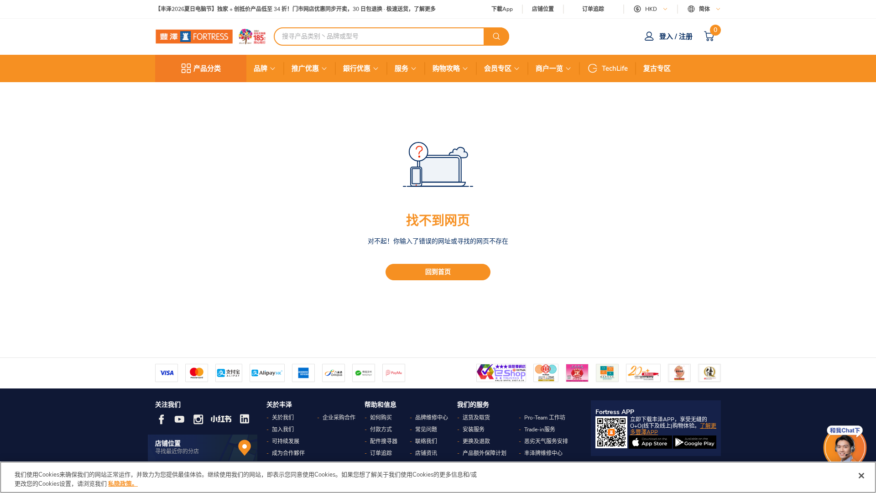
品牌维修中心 (431, 417)
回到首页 (438, 271)
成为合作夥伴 (288, 453)
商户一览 (549, 68)
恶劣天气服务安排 (546, 441)
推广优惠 (305, 68)
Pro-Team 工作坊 (544, 417)
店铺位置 (543, 9)
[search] (496, 36)
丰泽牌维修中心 (543, 453)
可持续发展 (285, 441)
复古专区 (657, 68)
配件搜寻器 (383, 441)
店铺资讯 (426, 453)
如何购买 (381, 417)
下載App (502, 9)
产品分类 (207, 68)
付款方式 (381, 429)
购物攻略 (446, 68)
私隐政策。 (123, 483)
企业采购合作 (339, 417)
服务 (401, 68)
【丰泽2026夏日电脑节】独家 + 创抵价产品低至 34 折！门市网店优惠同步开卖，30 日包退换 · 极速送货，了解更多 (295, 9)
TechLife (615, 68)
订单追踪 (593, 9)
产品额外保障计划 (484, 453)
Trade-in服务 (539, 429)
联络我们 (426, 441)
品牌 (260, 68)
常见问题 (426, 429)
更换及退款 (476, 441)
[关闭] (861, 476)
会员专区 (497, 68)
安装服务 (474, 429)
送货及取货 (476, 417)
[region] (438, 477)
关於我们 (283, 417)
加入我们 (283, 429)
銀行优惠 (356, 68)
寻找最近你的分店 (177, 451)
